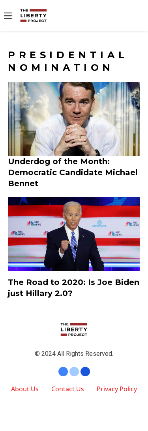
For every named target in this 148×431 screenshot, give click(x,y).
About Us (25, 389)
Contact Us (67, 389)
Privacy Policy (117, 389)
